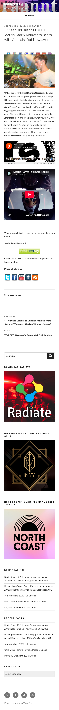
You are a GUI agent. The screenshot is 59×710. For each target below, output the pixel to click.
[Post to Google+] (14, 53)
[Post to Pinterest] (38, 53)
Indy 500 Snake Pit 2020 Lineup (20, 607)
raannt (12, 4)
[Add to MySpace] (32, 53)
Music (18, 295)
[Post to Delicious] (26, 53)
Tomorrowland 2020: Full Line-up (20, 595)
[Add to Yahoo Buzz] (50, 53)
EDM (10, 295)
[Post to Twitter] (9, 53)
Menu (31, 15)
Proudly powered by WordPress (19, 703)
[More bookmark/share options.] (44, 53)
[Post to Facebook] (20, 53)
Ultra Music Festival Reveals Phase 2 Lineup (25, 601)
